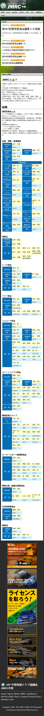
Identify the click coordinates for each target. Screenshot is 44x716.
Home (3, 694)
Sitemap (4, 699)
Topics (10, 694)
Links (11, 699)
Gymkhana (31, 694)
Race (17, 697)
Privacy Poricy (34, 697)
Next (27, 69)
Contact (24, 697)
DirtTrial (4, 697)
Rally (11, 697)
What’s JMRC (20, 694)
